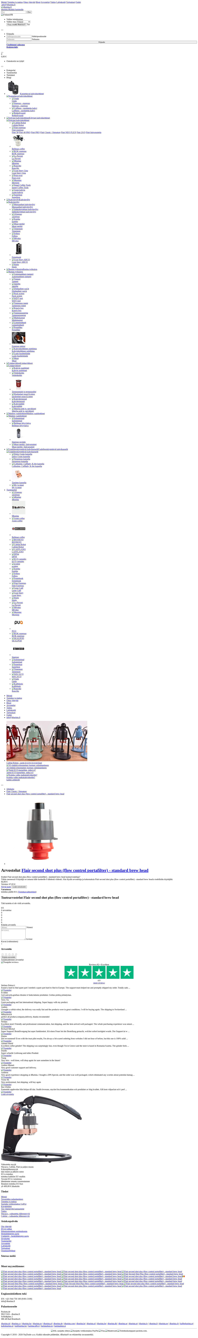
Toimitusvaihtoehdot (27, 892)
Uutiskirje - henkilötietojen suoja (15, 1236)
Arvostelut (45, 2)
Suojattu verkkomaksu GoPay (14, 1204)
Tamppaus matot (19, 305)
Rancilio (15, 168)
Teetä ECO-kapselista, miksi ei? (20, 772)
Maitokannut (17, 320)
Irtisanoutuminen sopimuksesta (14, 1231)
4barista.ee (163, 1323)
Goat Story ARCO (20, 262)
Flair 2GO (81, 132)
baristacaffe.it (33, 1326)
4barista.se (122, 1323)
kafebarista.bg (21, 1326)
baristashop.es (47, 1326)
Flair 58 (15, 132)
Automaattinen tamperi (21, 276)
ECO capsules (18, 561)
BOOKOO (16, 542)
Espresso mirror (18, 346)
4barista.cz (16, 1323)
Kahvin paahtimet (19, 370)
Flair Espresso (18, 585)
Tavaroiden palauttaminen (12, 1199)
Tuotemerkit (11, 490)
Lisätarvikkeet (27, 363)
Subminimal (17, 421)
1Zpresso (16, 216)
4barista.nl (91, 1323)
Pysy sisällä (16, 25)
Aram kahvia (17, 192)
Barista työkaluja (30, 269)
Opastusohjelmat (8, 1251)
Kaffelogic (16, 686)
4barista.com (69, 1323)
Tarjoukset (70, 2)
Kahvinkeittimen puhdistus (23, 351)
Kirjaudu (102, 42)
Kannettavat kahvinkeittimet (32, 94)
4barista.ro (37, 1323)
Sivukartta (5, 1238)
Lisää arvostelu (7, 1094)
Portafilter (16, 330)
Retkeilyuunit (17, 115)
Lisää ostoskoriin (19, 887)
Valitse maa (11, 22)
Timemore (16, 231)
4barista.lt (153, 1323)
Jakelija (15, 286)
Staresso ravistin (19, 442)
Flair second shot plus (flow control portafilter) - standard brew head (35, 794)
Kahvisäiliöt (17, 406)
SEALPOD (17, 641)
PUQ (14, 631)
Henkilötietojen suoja (10, 1234)
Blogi (38, 2)
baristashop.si (60, 1326)
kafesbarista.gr (7, 1326)
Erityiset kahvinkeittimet (39, 118)
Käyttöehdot (6, 1206)
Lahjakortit (61, 2)
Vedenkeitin (17, 375)
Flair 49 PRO (24, 132)
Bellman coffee (18, 149)
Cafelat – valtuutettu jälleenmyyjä (15, 1216)
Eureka (15, 221)
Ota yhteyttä (6, 1226)
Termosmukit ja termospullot (24, 392)
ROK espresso (18, 154)
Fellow (15, 236)
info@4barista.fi (8, 4)
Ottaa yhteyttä (29, 2)
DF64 (14, 556)
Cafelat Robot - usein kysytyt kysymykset (24, 763)
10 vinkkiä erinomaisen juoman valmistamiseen (26, 768)
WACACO (16, 676)
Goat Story (16, 595)
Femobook (16, 257)
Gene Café (16, 590)
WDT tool (16, 301)
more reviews (99, 983)
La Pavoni (16, 158)
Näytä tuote (6, 887)
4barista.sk (5, 1323)
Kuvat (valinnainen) (9, 941)
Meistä (4, 2)
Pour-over (16, 178)
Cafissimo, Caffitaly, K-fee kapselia (27, 466)
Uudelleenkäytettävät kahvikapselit (53, 449)
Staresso (15, 657)
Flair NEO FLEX (68, 132)
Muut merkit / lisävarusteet (23, 447)
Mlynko (15, 241)
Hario (14, 267)
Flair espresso (17, 130)
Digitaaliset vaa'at (19, 291)
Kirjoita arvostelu (8, 957)
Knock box (16, 310)
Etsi (29, 12)
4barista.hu (26, 1323)
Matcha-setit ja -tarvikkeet (23, 411)
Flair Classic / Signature (50, 132)
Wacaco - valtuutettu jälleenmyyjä (15, 1214)
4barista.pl (47, 1323)
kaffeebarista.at (186, 1323)
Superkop (16, 197)
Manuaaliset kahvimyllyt (22, 207)
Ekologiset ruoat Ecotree (22, 396)
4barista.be (101, 1323)
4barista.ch (174, 1323)
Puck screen (17, 296)
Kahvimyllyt (24, 200)
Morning (15, 183)
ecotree (15, 566)
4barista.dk (112, 1323)
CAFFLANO (18, 552)
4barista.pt (133, 1323)
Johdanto (10, 789)
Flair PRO (35, 132)
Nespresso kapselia (20, 461)
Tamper (15, 281)
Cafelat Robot (18, 125)
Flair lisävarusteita (93, 132)
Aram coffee (17, 521)
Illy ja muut (17, 487)
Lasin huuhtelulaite (20, 356)
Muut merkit (17, 226)
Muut (14, 361)
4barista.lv (143, 1323)
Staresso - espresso (20, 106)
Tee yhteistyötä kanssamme (12, 1209)
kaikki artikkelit (13, 780)
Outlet (78, 2)
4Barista (15, 499)
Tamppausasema (19, 315)
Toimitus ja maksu (15, 2)
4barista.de (58, 1323)
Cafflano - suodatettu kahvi (23, 110)
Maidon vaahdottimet (36, 413)
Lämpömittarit (18, 325)
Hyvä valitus (6, 1229)
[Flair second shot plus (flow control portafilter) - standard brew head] (31, 1271)
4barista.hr (80, 1323)
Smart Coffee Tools (20, 187)
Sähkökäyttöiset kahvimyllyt (24, 212)
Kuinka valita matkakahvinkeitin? (20, 777)
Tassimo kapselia (19, 482)
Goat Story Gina (19, 173)
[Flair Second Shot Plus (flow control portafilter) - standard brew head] (152, 1274)
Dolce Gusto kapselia (21, 456)
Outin (14, 101)
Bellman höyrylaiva (20, 425)
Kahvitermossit (18, 401)
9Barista (15, 163)
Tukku (53, 2)
